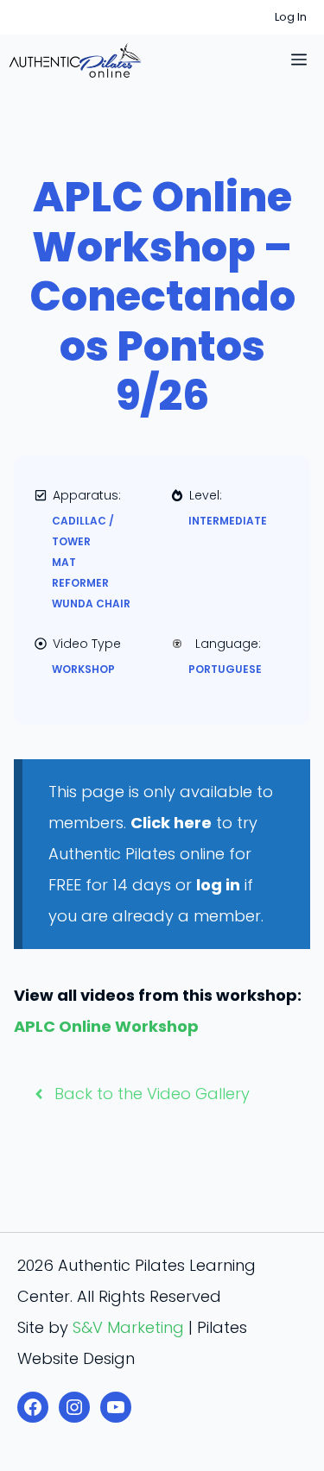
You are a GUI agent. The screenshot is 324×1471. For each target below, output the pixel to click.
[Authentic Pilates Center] (75, 60)
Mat (64, 562)
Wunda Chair (91, 603)
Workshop (83, 669)
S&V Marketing (128, 1327)
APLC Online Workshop (106, 1026)
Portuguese (225, 669)
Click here (171, 822)
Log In (291, 17)
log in (218, 885)
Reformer (80, 582)
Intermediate (227, 520)
